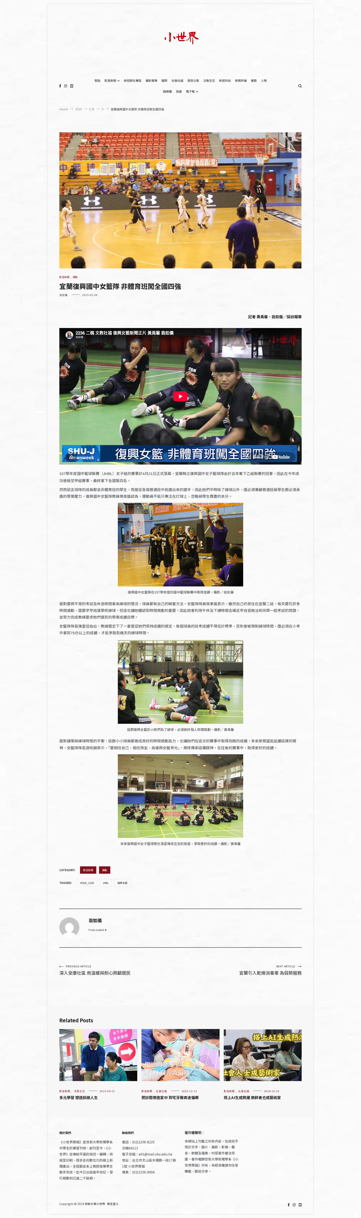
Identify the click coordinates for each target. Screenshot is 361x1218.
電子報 (190, 91)
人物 (264, 80)
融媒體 (167, 91)
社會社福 (177, 80)
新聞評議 (241, 80)
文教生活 (209, 80)
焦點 (97, 80)
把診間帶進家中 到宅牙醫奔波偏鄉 (170, 1097)
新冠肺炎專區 (132, 80)
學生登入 (113, 1204)
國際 (164, 80)
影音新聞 (110, 80)
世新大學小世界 (95, 1204)
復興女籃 (122, 883)
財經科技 (225, 80)
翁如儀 (63, 295)
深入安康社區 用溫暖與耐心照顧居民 (95, 970)
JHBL (106, 883)
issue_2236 (87, 883)
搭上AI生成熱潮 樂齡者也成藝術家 (252, 1097)
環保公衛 (193, 80)
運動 (254, 80)
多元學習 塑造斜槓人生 (78, 1097)
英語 (179, 91)
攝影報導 (151, 80)
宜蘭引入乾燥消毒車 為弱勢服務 (270, 970)
